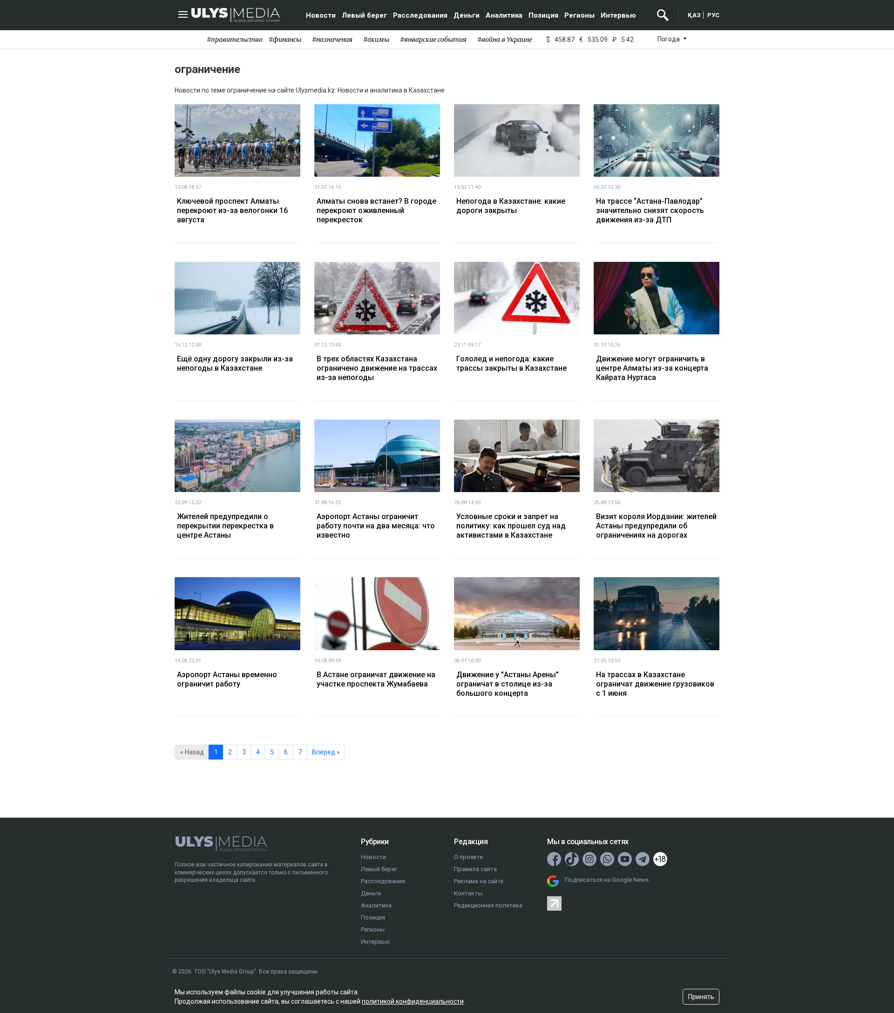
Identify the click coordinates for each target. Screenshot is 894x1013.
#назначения (332, 39)
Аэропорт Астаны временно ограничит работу (227, 679)
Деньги (467, 15)
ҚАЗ (694, 15)
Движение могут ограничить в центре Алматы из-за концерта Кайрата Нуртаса (652, 368)
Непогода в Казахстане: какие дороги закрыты (510, 206)
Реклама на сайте (478, 881)
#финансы (285, 39)
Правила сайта (475, 869)
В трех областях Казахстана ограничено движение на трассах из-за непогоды (377, 368)
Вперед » (326, 752)
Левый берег (364, 15)
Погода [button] (669, 39)
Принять (701, 996)
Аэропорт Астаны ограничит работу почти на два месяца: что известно (376, 526)
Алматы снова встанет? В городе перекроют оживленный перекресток (376, 210)
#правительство (235, 39)
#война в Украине (504, 39)
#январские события (433, 39)
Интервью (618, 15)
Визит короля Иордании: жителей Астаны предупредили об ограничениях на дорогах (656, 526)
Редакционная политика (488, 905)
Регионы (579, 15)
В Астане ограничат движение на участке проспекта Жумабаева (376, 679)
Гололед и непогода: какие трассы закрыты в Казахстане (511, 363)
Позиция (543, 15)
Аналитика (504, 15)
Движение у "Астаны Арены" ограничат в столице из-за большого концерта (507, 684)
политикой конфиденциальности (413, 1001)
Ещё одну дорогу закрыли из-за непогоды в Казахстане (235, 363)
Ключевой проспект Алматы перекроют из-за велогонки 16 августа (232, 210)
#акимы (376, 39)
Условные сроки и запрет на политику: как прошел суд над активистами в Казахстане (511, 526)
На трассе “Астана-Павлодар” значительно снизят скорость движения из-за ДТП (650, 210)
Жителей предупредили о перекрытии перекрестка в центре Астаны (225, 526)
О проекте (468, 856)
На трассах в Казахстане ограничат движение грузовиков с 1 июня (655, 684)
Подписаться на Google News (607, 879)
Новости (321, 15)
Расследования (420, 15)
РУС (713, 15)
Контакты (468, 893)
